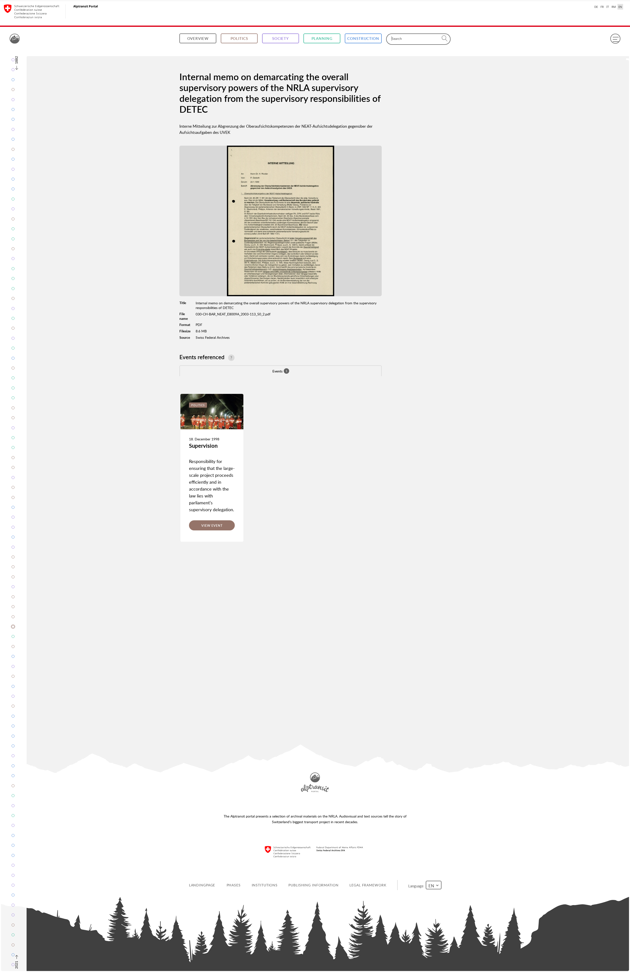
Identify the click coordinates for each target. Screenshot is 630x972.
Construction (363, 38)
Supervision (203, 445)
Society (280, 38)
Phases (234, 885)
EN (620, 7)
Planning (322, 38)
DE (596, 7)
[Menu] (615, 39)
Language (417, 885)
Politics (239, 38)
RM (614, 7)
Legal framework (367, 885)
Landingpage (202, 885)
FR (602, 7)
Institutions (265, 885)
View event (212, 525)
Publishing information (313, 885)
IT (607, 7)
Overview (198, 38)
